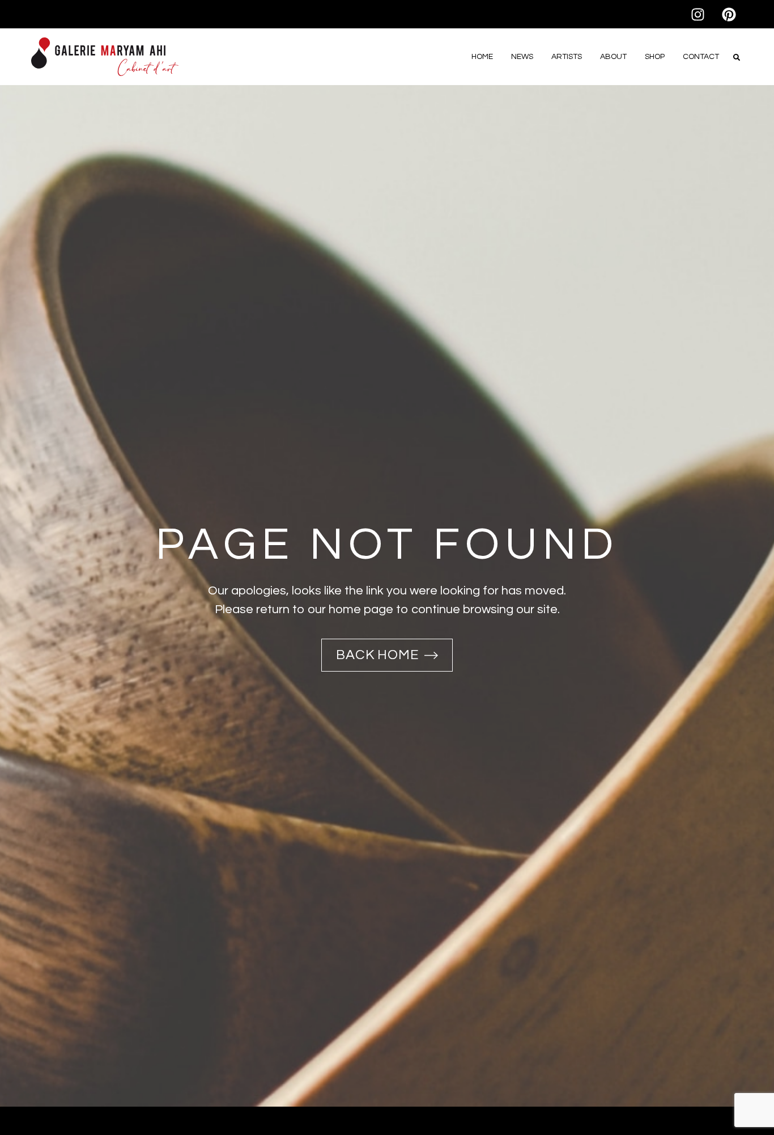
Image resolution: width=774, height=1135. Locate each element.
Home (482, 57)
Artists (566, 57)
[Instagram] (697, 14)
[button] (736, 57)
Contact (701, 57)
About (613, 57)
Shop (655, 57)
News (522, 57)
